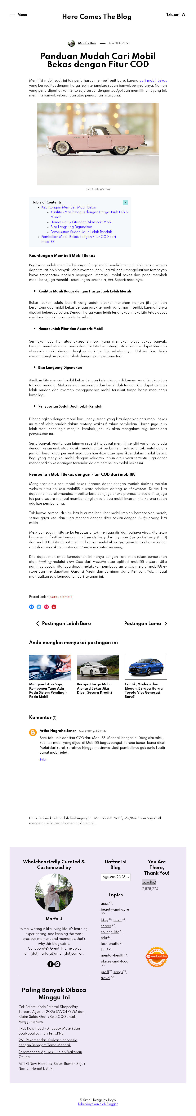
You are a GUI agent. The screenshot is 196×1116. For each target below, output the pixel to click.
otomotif (66, 597)
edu (105, 938)
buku (119, 920)
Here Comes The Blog (97, 16)
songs (120, 972)
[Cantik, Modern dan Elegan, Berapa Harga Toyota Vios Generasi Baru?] (146, 667)
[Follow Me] (57, 966)
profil (106, 972)
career (108, 926)
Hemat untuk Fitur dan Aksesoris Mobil (82, 222)
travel (107, 978)
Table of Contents (46, 202)
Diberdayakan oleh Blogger (98, 1104)
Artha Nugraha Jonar (58, 731)
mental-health (114, 955)
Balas (43, 759)
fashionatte (111, 944)
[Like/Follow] (50, 966)
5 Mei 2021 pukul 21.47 (93, 731)
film (106, 950)
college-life (111, 932)
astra (54, 597)
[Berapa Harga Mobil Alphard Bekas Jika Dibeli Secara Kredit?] (98, 667)
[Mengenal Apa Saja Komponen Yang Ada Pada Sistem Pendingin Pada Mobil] (50, 667)
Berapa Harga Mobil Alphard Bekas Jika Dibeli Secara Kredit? (95, 688)
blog (106, 920)
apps (106, 903)
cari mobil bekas (153, 80)
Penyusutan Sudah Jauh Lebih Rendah (81, 232)
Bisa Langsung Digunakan (71, 227)
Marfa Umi (87, 43)
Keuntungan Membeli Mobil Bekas (69, 207)
